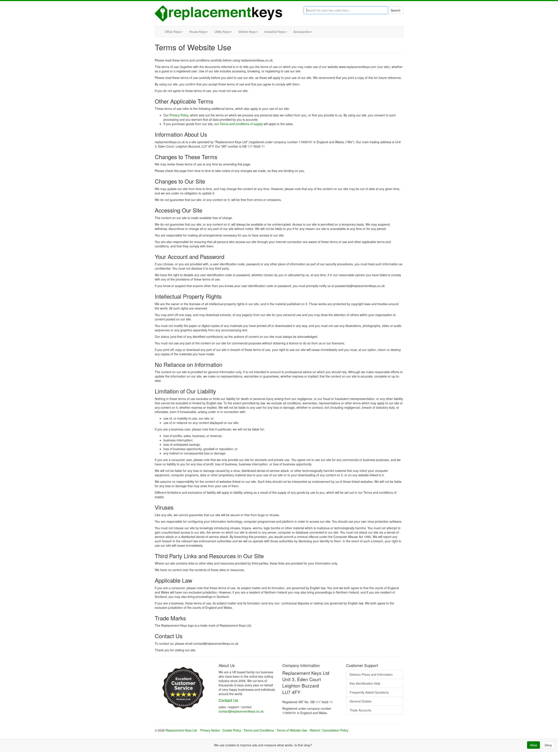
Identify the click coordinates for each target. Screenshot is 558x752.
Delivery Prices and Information (371, 674)
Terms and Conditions (259, 730)
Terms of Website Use (292, 730)
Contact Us (228, 700)
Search (395, 10)
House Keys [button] (197, 31)
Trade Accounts (360, 710)
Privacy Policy (179, 115)
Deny (548, 745)
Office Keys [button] (172, 31)
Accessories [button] (301, 31)
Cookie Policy (232, 730)
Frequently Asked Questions (369, 692)
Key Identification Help (365, 683)
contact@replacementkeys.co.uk (241, 711)
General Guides (360, 701)
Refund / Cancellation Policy (329, 730)
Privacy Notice (210, 730)
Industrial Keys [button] (274, 31)
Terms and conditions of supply (241, 124)
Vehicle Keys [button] (247, 31)
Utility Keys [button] (222, 31)
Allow (533, 745)
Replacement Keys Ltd (181, 730)
